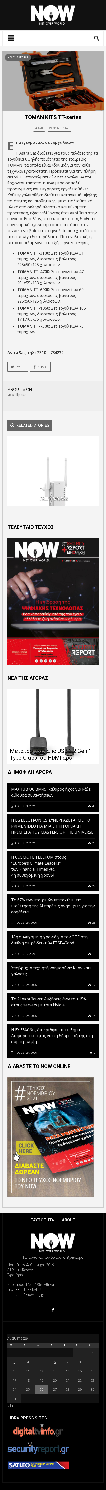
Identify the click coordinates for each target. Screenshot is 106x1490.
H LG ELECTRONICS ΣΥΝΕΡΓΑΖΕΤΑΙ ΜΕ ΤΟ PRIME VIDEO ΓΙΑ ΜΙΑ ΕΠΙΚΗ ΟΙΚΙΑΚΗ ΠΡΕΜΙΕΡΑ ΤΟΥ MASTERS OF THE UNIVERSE (52, 826)
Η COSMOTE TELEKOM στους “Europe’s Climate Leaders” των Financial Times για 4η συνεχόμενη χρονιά (38, 866)
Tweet (20, 366)
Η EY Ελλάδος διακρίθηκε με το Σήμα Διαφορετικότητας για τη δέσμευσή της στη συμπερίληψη (52, 1035)
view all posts (17, 395)
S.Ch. (40, 127)
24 (14, 1389)
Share (43, 366)
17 (93, 985)
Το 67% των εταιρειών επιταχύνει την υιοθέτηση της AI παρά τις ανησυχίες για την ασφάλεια (53, 906)
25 (93, 922)
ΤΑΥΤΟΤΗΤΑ (42, 1220)
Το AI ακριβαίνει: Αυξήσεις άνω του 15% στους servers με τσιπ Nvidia (49, 1002)
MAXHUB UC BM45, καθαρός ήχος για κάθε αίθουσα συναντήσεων (51, 792)
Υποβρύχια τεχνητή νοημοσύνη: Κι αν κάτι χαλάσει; (51, 971)
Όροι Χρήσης (17, 1274)
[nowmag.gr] (53, 14)
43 (93, 806)
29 (93, 843)
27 (93, 886)
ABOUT (68, 1220)
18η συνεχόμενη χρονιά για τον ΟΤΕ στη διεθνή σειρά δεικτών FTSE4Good (49, 940)
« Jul (10, 1405)
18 (93, 954)
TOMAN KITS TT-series (53, 117)
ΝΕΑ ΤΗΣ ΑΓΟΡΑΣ (17, 57)
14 (93, 1016)
